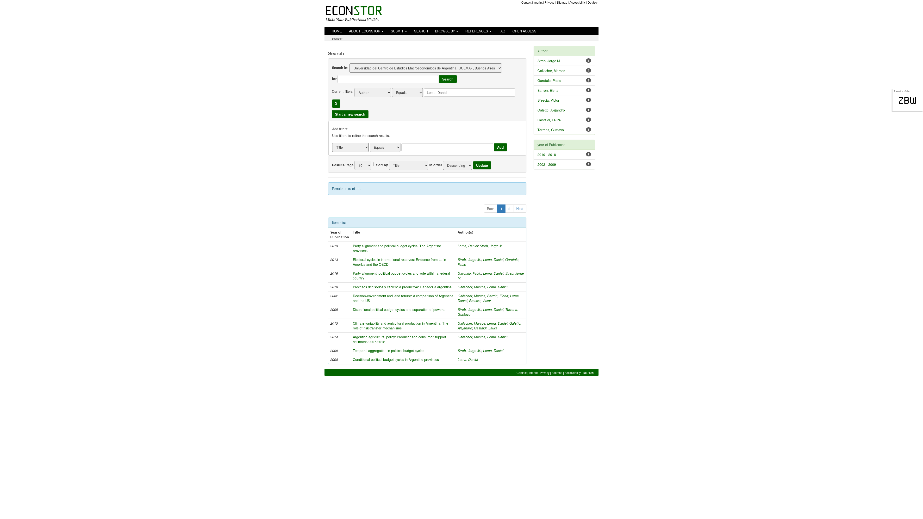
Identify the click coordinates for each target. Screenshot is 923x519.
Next (519, 208)
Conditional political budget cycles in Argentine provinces (396, 359)
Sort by (382, 164)
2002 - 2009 (546, 164)
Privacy (549, 2)
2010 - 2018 (546, 154)
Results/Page (343, 164)
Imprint (538, 2)
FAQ (502, 31)
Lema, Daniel (468, 245)
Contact (526, 2)
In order (435, 164)
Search (421, 31)
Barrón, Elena (497, 295)
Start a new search (350, 114)
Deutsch (593, 2)
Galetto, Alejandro (551, 110)
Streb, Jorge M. (491, 245)
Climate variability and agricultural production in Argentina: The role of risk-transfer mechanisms (400, 325)
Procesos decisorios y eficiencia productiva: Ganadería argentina (402, 286)
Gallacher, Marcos (471, 286)
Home (337, 31)
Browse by (445, 31)
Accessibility (577, 2)
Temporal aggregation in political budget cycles (388, 350)
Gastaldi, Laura (485, 328)
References (477, 31)
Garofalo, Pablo (469, 273)
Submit (398, 31)
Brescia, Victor (480, 300)
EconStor (337, 38)
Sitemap (561, 2)
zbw (907, 100)
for (334, 78)
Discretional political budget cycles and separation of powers (398, 309)
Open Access (524, 31)
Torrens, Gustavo (550, 129)
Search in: (340, 67)
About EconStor (365, 31)
